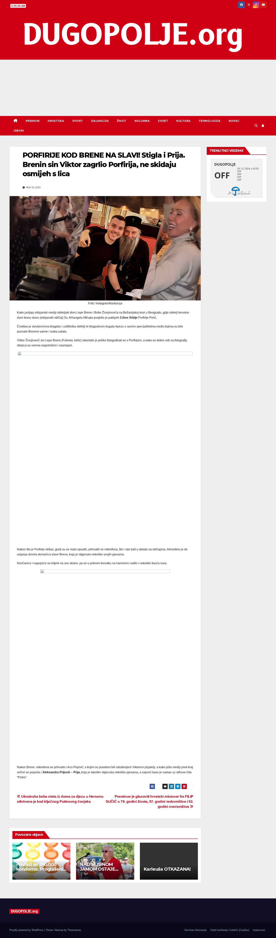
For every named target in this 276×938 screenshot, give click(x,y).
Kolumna (142, 121)
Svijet (163, 121)
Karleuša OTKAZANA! (167, 869)
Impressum (259, 930)
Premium (33, 121)
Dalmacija (100, 121)
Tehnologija (210, 121)
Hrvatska (56, 121)
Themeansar (74, 930)
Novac (234, 121)
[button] (256, 125)
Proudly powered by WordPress (26, 930)
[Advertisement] (138, 88)
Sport (77, 121)
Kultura (183, 121)
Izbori (19, 130)
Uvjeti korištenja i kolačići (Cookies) (229, 930)
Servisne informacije (195, 930)
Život (121, 121)
